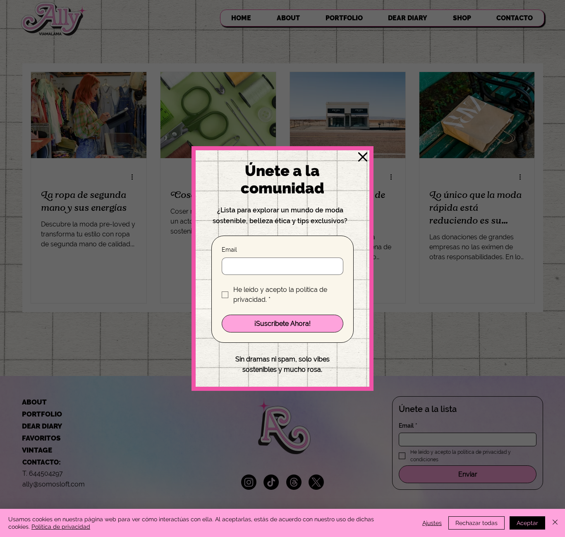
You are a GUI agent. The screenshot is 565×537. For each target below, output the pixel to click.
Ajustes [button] (432, 523)
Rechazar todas (476, 523)
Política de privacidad (60, 526)
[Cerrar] (555, 522)
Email (229, 249)
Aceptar (527, 523)
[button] (362, 157)
